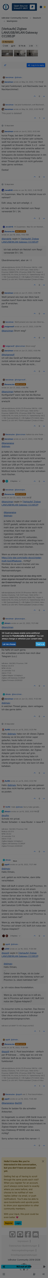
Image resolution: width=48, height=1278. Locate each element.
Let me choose (9, 644)
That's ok (40, 644)
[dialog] (24, 639)
